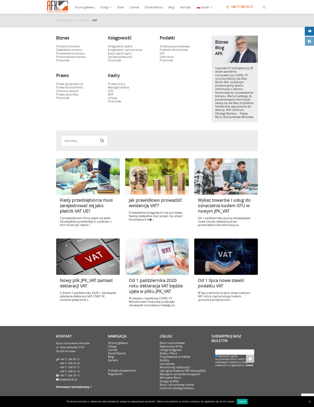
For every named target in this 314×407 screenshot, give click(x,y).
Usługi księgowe (171, 350)
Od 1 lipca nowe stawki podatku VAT (221, 283)
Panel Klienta (154, 7)
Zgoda (242, 401)
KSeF (120, 7)
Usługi (104, 7)
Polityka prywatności (122, 371)
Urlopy (112, 98)
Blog (171, 7)
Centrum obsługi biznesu (177, 388)
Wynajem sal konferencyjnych (180, 374)
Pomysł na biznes (68, 46)
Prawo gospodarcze (69, 84)
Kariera (113, 360)
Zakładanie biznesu (69, 50)
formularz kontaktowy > (74, 387)
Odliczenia (167, 57)
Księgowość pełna (120, 46)
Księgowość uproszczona (125, 50)
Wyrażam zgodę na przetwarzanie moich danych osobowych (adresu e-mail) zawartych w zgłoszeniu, (234, 361)
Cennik (134, 7)
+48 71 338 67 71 (69, 367)
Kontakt (185, 7)
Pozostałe (62, 60)
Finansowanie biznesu (71, 57)
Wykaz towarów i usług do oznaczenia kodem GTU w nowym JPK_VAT (224, 205)
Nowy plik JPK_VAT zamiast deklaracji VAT (86, 283)
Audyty (164, 360)
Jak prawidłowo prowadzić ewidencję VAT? (155, 202)
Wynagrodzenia (118, 87)
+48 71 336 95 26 (69, 363)
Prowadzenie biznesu (70, 53)
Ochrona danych (67, 91)
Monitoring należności (175, 367)
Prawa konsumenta (69, 87)
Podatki (84, 20)
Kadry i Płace (168, 353)
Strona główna (84, 7)
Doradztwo (167, 364)
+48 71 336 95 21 (242, 7)
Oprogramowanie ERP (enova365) (183, 371)
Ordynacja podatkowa (175, 46)
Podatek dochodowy (174, 50)
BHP (111, 94)
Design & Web (169, 381)
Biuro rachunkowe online (177, 385)
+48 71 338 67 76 (69, 371)
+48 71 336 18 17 (69, 375)
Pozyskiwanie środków (175, 357)
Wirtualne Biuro (170, 378)
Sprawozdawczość (120, 57)
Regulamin (115, 374)
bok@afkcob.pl (68, 379)
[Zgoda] (309, 401)
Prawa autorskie (67, 94)
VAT (162, 53)
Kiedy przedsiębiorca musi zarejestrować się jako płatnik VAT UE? (86, 205)
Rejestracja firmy (171, 346)
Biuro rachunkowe (172, 343)
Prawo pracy (116, 84)
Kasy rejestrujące (119, 53)
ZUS (110, 91)
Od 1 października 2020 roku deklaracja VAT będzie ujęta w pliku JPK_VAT (156, 285)
